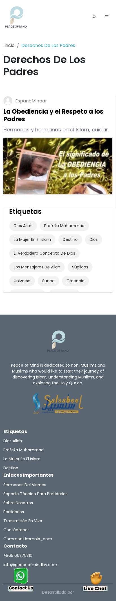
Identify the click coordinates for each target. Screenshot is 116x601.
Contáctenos (16, 530)
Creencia (75, 281)
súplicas (80, 267)
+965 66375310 (17, 555)
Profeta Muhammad (64, 225)
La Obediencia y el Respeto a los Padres (53, 115)
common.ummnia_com (27, 539)
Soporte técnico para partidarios (35, 494)
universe (22, 281)
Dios (94, 239)
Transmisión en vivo (22, 521)
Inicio (9, 45)
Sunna (48, 281)
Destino (70, 239)
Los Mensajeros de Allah (37, 267)
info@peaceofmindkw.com (30, 565)
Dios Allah (23, 225)
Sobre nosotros (18, 503)
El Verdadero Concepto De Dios (44, 253)
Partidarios (13, 512)
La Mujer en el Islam (32, 239)
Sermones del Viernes (24, 485)
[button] (107, 17)
